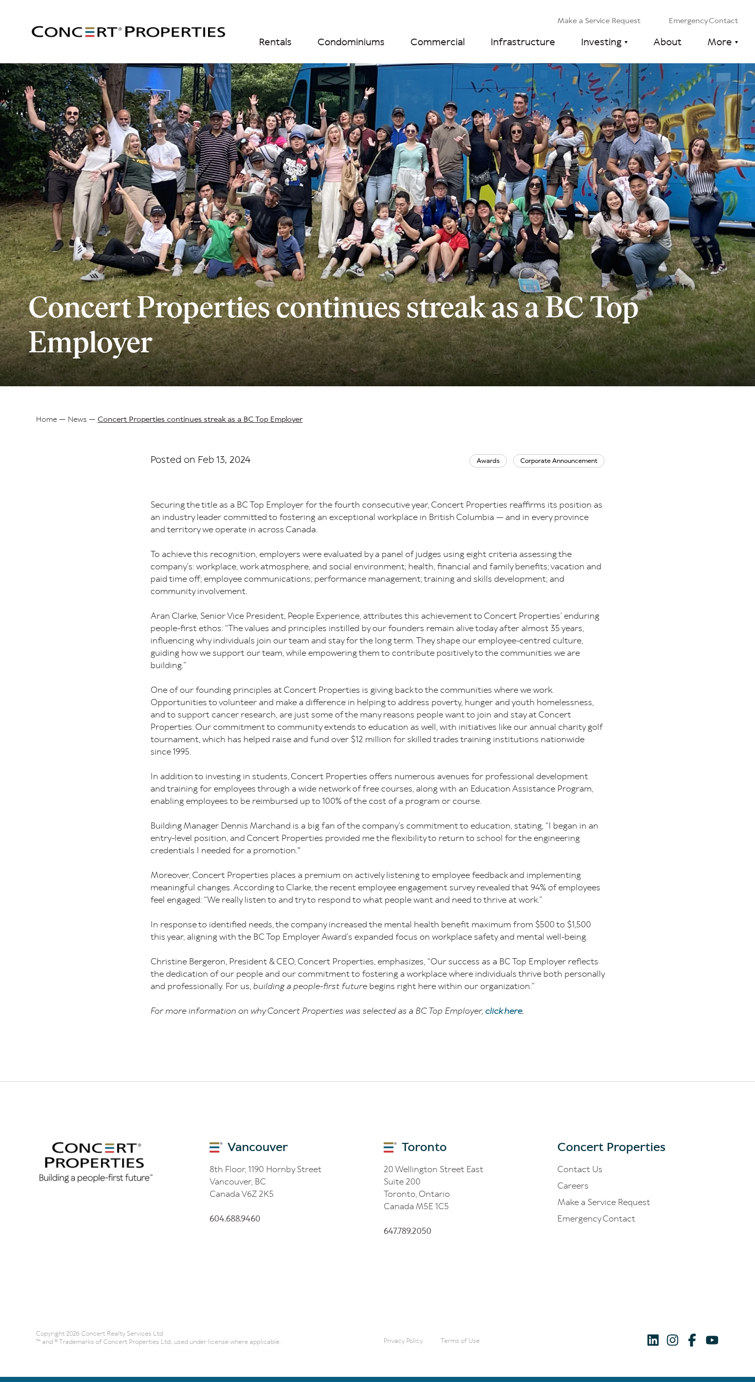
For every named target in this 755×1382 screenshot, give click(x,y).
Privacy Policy (403, 1340)
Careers (573, 1185)
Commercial (437, 41)
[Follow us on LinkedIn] (653, 1339)
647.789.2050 (407, 1230)
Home (46, 419)
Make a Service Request (598, 20)
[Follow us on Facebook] (692, 1339)
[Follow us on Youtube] (712, 1339)
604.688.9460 (235, 1218)
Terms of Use (460, 1340)
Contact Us (579, 1169)
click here (503, 1010)
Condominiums (351, 41)
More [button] (719, 41)
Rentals (275, 41)
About (667, 41)
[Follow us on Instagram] (672, 1339)
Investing (601, 41)
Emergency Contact (703, 20)
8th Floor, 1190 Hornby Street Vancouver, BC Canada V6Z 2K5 (266, 1181)
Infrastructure (522, 41)
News (77, 419)
